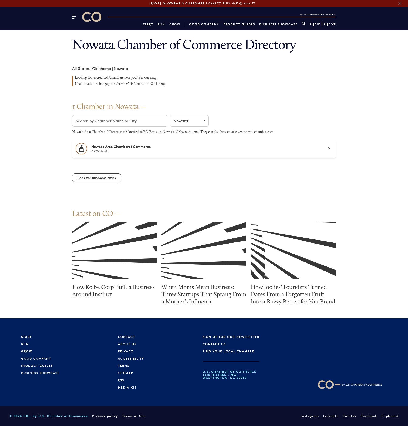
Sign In (315, 24)
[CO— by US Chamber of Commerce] (91, 17)
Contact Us (214, 344)
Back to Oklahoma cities (97, 178)
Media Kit (127, 387)
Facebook (369, 416)
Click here (157, 84)
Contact (126, 337)
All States (81, 68)
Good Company (204, 24)
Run (161, 24)
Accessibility (131, 358)
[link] (303, 24)
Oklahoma (101, 68)
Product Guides (239, 24)
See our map (148, 78)
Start (148, 24)
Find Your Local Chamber (228, 351)
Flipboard (390, 416)
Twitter (350, 416)
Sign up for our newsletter (231, 337)
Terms (123, 366)
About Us (127, 344)
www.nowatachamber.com (254, 132)
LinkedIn (331, 416)
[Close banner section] (399, 3)
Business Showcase (278, 24)
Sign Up (330, 24)
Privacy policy (105, 416)
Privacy (125, 351)
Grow (174, 24)
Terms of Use (134, 416)
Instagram (310, 416)
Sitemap (125, 373)
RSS (121, 380)
